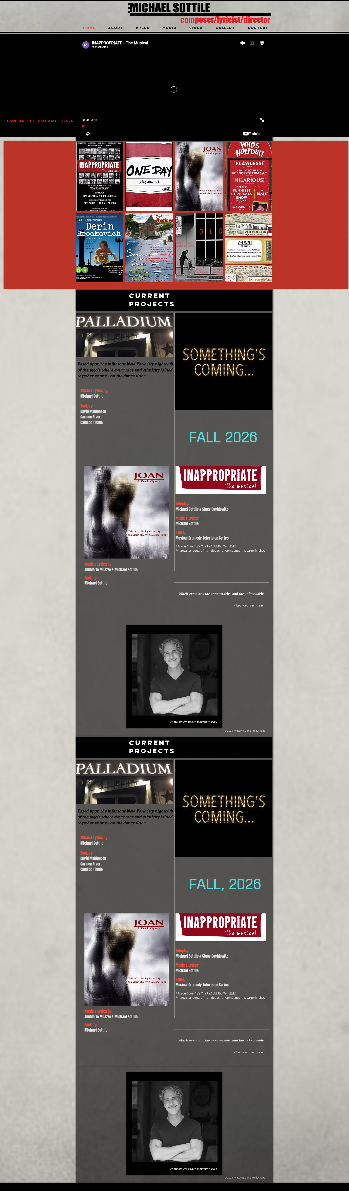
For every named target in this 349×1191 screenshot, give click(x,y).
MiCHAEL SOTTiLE (170, 7)
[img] (99, 176)
